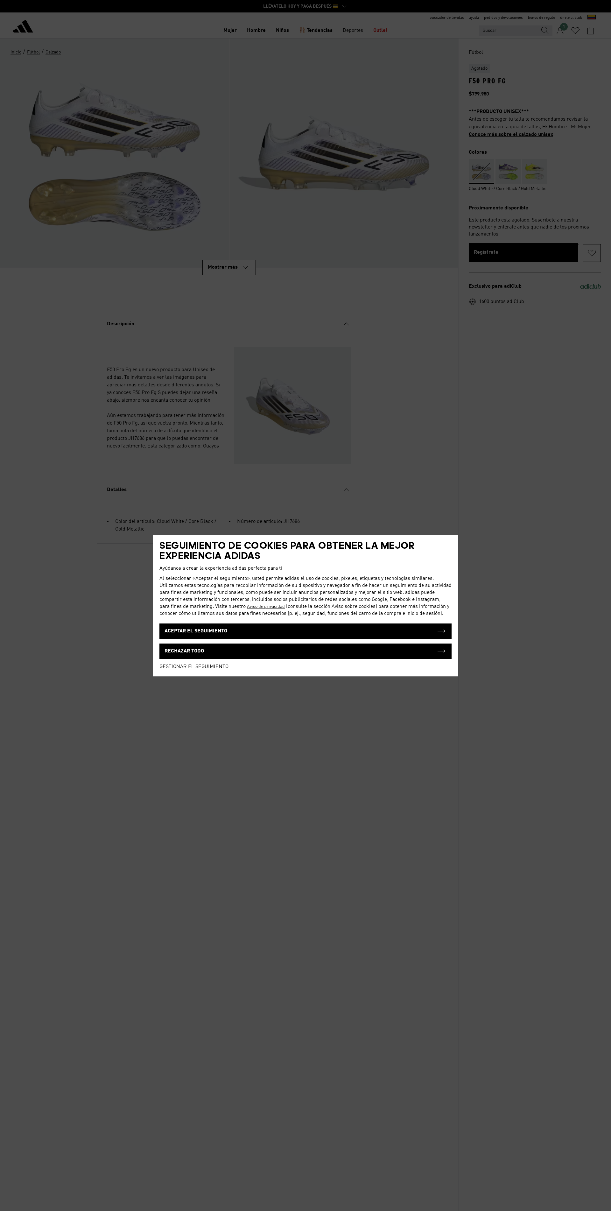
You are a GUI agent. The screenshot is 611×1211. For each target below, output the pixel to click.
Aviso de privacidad (266, 606)
